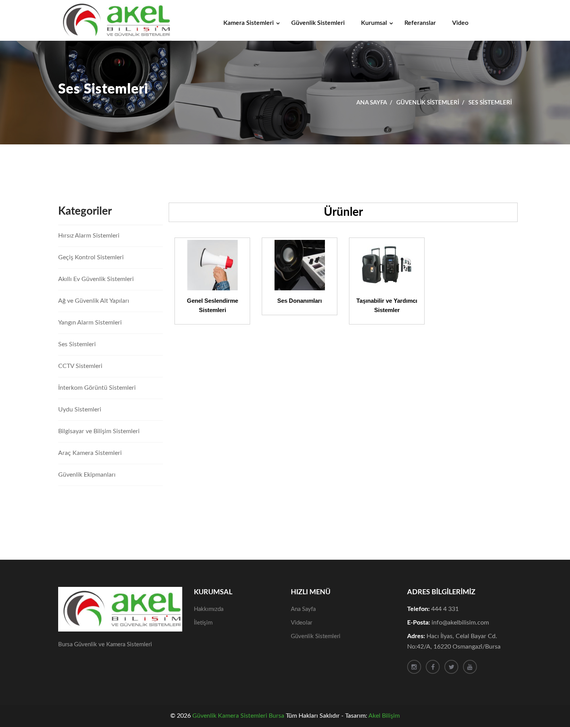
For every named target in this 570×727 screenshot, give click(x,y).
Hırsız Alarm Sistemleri (88, 236)
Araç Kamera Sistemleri (90, 453)
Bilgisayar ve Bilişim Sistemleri (99, 431)
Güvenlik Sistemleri (318, 23)
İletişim (203, 623)
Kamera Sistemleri (248, 23)
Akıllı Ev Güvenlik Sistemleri (96, 279)
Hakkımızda (208, 609)
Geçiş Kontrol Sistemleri (91, 257)
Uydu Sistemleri (79, 409)
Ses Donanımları (299, 300)
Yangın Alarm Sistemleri (90, 322)
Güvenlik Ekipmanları (87, 475)
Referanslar (420, 23)
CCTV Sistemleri (80, 366)
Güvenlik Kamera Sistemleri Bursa (238, 716)
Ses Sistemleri (77, 344)
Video (460, 23)
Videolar (301, 623)
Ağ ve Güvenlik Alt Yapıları (93, 301)
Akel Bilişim (384, 716)
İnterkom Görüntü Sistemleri (97, 388)
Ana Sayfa (371, 103)
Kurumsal (374, 23)
